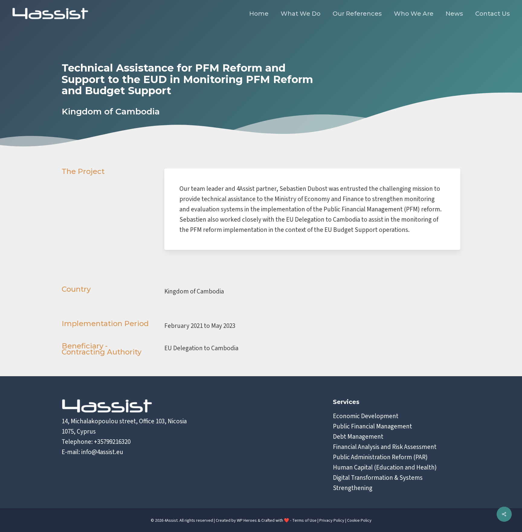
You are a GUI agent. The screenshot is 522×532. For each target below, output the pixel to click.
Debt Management (358, 436)
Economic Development (365, 416)
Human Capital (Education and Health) (385, 467)
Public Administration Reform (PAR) (380, 457)
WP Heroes (247, 521)
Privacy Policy (331, 521)
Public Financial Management (372, 426)
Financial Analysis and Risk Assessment (385, 446)
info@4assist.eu (102, 452)
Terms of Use (304, 521)
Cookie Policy (359, 521)
